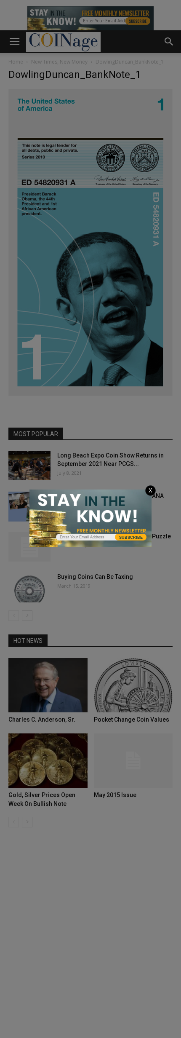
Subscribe (131, 537)
